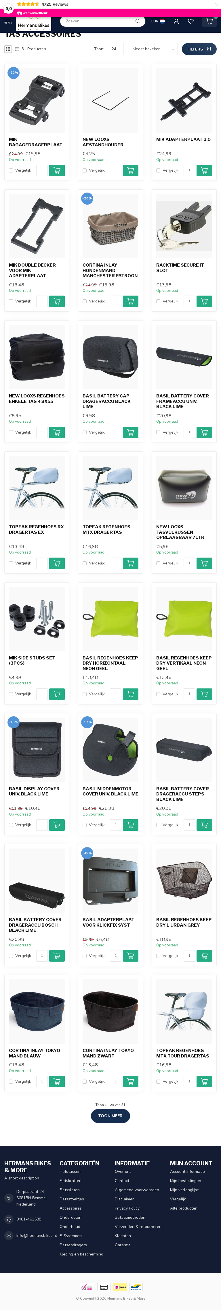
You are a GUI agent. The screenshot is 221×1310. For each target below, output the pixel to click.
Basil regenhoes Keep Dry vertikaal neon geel (184, 663)
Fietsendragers (73, 1245)
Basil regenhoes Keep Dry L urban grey (184, 922)
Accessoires (71, 1208)
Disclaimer (124, 1199)
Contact (122, 1180)
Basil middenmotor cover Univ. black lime (110, 791)
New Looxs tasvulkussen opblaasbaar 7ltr (180, 532)
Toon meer (110, 1116)
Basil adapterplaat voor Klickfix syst (108, 922)
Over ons (123, 1171)
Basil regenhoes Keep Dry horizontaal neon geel (110, 663)
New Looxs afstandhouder (103, 142)
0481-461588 (28, 1219)
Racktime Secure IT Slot (180, 268)
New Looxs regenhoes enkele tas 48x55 (37, 398)
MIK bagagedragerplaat (35, 142)
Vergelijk (23, 170)
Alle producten (183, 1208)
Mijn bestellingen (185, 1180)
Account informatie (187, 1171)
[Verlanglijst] (191, 21)
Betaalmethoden (130, 1217)
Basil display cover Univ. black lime (34, 791)
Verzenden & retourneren (138, 1226)
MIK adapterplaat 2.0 (183, 139)
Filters (195, 49)
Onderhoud (70, 1226)
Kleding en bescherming (81, 1254)
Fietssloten (70, 1190)
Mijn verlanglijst (184, 1190)
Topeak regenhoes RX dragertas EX (36, 529)
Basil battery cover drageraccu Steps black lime (182, 794)
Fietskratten (70, 1180)
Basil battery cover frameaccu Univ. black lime (182, 401)
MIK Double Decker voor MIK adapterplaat (32, 270)
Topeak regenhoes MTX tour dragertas (182, 1053)
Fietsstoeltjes (72, 1199)
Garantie (123, 1245)
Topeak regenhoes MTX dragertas (106, 529)
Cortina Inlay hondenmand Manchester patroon (110, 270)
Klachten (123, 1236)
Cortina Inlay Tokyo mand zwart (108, 1053)
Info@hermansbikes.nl (36, 1235)
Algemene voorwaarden (137, 1190)
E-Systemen (71, 1236)
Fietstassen (70, 1171)
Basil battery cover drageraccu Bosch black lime (35, 925)
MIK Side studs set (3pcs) (32, 660)
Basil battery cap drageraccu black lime (107, 401)
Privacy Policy (127, 1208)
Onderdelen (70, 1217)
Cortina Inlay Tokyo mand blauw (34, 1053)
